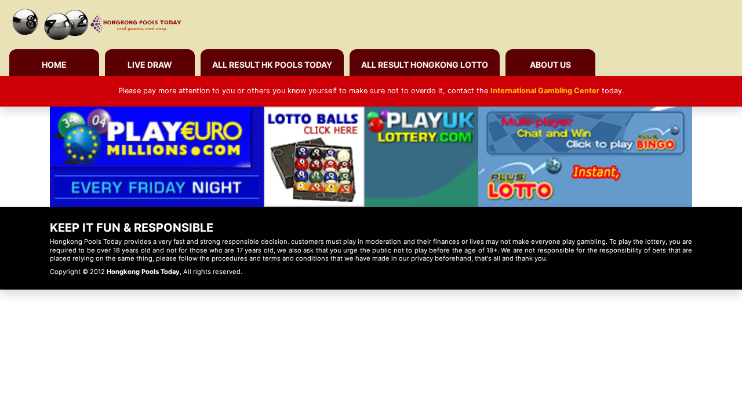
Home (54, 65)
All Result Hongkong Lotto (424, 65)
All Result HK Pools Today (272, 65)
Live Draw (150, 65)
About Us (550, 65)
